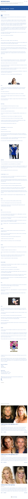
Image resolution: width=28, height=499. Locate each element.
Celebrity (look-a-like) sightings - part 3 (9, 454)
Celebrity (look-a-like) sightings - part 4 (9, 424)
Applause (4, 376)
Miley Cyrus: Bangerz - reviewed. (5, 371)
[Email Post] (1, 379)
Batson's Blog (5, 1)
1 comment (4, 492)
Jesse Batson (16, 376)
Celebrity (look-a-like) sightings (8, 484)
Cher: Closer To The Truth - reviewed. (6, 372)
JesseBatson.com (20, 376)
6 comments (5, 462)
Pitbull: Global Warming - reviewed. (5, 373)
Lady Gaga (2, 377)
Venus (10, 377)
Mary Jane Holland (6, 377)
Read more (25, 462)
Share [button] (1, 380)
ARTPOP (7, 376)
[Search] (24, 1)
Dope (13, 376)
